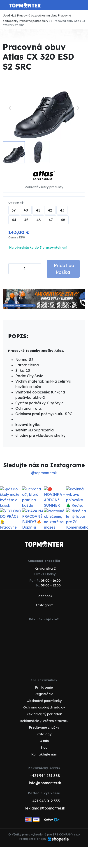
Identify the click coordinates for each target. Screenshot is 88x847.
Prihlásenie (44, 687)
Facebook (44, 596)
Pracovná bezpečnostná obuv (37, 15)
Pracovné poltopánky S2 (35, 21)
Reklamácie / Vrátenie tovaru (44, 721)
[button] (14, 152)
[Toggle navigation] (5, 7)
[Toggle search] (73, 5)
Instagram (44, 605)
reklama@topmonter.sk (45, 808)
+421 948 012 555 (45, 801)
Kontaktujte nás (44, 754)
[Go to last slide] (10, 107)
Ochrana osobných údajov (44, 707)
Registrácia (44, 694)
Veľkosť (15, 203)
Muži (13, 15)
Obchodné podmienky (44, 701)
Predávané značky (44, 727)
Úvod (6, 15)
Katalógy (44, 734)
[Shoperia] (58, 838)
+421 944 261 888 (45, 775)
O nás (44, 741)
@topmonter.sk (44, 473)
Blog (44, 748)
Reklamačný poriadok (44, 714)
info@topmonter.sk (45, 783)
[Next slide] (77, 107)
